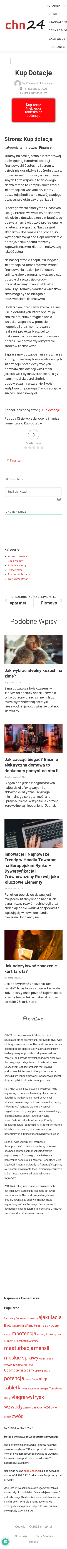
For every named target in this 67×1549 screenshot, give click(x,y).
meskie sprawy (21, 1358)
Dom (18, 1318)
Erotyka (9, 1325)
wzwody (13, 1407)
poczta (46, 1370)
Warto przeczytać (18, 579)
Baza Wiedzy (15, 560)
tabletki (13, 1388)
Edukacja (33, 1318)
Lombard (21, 1341)
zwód (18, 1416)
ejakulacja (50, 1317)
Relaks (33, 1541)
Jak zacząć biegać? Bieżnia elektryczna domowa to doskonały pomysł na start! (31, 765)
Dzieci (24, 1318)
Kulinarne (9, 1341)
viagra (19, 1397)
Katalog (41, 1334)
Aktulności (21, 1536)
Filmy (29, 1325)
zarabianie (39, 1407)
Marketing (33, 1341)
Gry (48, 1325)
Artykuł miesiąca (17, 556)
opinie (38, 1370)
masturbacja (18, 1348)
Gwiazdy (55, 1326)
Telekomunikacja (30, 1388)
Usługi (7, 1398)
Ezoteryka (20, 1325)
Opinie (53, 14)
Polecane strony (17, 565)
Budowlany (9, 1318)
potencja (14, 1378)
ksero (59, 1334)
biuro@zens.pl (32, 1471)
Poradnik (53, 6)
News (30, 1364)
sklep (43, 1379)
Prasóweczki (15, 570)
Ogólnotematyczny (19, 1370)
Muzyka (23, 1365)
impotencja (23, 1333)
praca (28, 1379)
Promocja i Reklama (19, 574)
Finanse (15, 460)
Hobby (7, 1334)
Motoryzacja (11, 1364)
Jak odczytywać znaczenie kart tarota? (30, 969)
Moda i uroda (46, 1358)
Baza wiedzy (58, 39)
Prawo (35, 1379)
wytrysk (35, 1397)
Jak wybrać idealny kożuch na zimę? (33, 673)
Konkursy (51, 1334)
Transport (44, 1389)
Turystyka (55, 1388)
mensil (41, 1348)
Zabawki (27, 1408)
